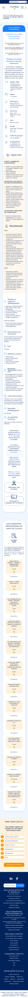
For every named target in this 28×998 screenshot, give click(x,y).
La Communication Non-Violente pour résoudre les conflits (14, 739)
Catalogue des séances (14, 907)
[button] (14, 836)
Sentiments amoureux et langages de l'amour (14, 903)
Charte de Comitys (14, 905)
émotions (6, 979)
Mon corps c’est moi (14, 894)
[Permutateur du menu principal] (3, 8)
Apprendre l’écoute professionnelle (14, 927)
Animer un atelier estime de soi (14, 915)
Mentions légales (19, 994)
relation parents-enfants (18, 981)
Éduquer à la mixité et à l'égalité (14, 757)
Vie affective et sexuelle (14, 898)
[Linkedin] (11, 878)
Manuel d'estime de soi (14, 947)
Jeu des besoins (14, 945)
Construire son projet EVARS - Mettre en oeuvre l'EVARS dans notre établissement (14, 794)
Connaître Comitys (14, 954)
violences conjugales (10, 976)
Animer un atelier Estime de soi (14, 582)
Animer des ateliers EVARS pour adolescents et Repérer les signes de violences (14, 665)
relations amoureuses (14, 974)
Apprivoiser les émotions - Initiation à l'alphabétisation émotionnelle (14, 563)
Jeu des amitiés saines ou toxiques (14, 936)
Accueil (5, 15)
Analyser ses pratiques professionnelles (14, 775)
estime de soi (20, 976)
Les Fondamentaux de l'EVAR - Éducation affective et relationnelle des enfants (14, 602)
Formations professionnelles (15, 15)
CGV (14, 962)
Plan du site (23, 995)
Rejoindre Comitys (14, 958)
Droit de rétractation (14, 949)
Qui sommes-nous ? (14, 956)
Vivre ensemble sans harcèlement (14, 900)
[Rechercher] (26, 2)
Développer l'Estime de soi (14, 721)
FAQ (14, 965)
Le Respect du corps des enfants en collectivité (14, 703)
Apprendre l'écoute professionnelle (14, 685)
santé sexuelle (20, 979)
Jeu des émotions (14, 940)
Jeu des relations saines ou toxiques (14, 938)
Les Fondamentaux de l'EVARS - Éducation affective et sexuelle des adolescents (14, 644)
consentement (7, 981)
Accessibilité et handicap (14, 960)
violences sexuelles (14, 983)
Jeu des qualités (14, 942)
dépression (12, 979)
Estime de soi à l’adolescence (14, 896)
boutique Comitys (14, 934)
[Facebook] (17, 878)
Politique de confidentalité (8, 995)
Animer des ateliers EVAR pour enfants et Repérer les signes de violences (14, 623)
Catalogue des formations (14, 929)
